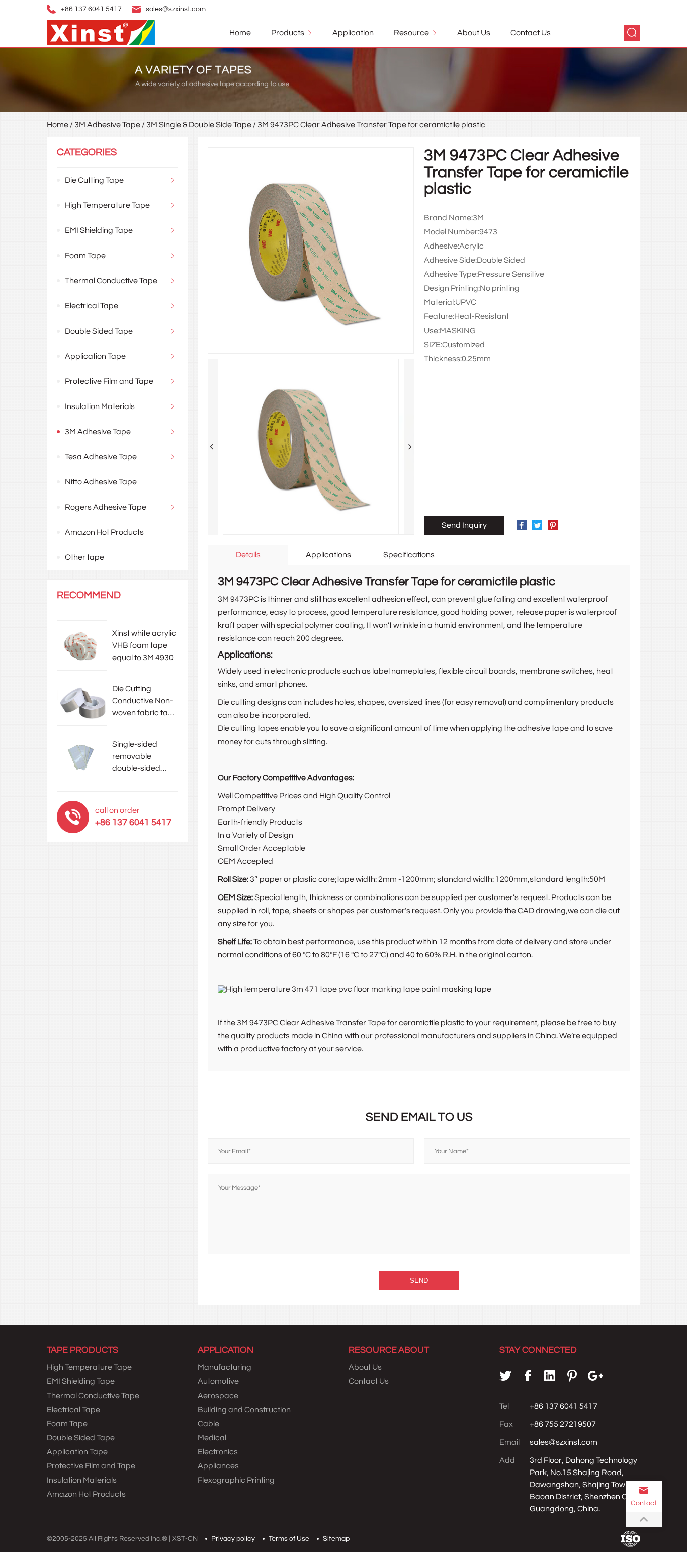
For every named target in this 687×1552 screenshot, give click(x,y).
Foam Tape (85, 256)
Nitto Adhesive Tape (101, 482)
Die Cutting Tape (94, 180)
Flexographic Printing (236, 1480)
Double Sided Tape (99, 331)
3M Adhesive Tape (107, 125)
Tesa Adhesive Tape (101, 457)
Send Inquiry (464, 525)
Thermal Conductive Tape (111, 281)
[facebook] (528, 1376)
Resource (411, 33)
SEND (419, 1280)
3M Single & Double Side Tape (198, 125)
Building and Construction (244, 1410)
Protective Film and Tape (109, 381)
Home (240, 33)
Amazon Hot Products (104, 532)
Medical (212, 1438)
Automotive (218, 1381)
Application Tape (95, 356)
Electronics (218, 1452)
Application (353, 33)
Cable (208, 1424)
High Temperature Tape (107, 205)
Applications (328, 555)
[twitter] (505, 1376)
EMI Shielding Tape (99, 230)
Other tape (84, 557)
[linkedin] (550, 1376)
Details (248, 555)
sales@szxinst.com (176, 9)
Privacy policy (233, 1538)
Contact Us (530, 33)
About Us (473, 33)
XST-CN (185, 1538)
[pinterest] (572, 1376)
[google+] (595, 1376)
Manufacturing (224, 1367)
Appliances (218, 1466)
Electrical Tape (91, 306)
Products (287, 33)
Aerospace (218, 1396)
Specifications (409, 555)
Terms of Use (289, 1538)
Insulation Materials (100, 406)
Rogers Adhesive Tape (105, 507)
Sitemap (336, 1538)
